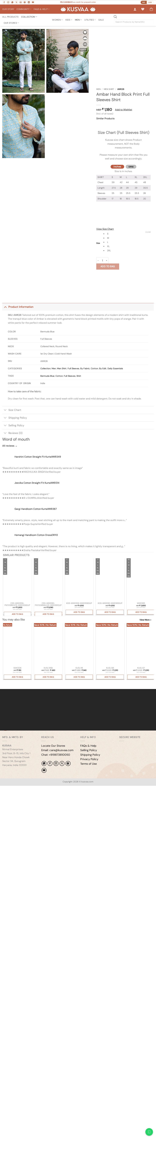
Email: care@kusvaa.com (57, 750)
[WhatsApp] (44, 763)
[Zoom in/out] (3, 789)
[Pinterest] (68, 763)
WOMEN (56, 19)
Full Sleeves (73, 368)
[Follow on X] (16, 2)
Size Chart (14, 410)
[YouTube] (44, 770)
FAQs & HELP (41, 9)
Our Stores (10, 23)
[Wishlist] (142, 9)
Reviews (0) (15, 433)
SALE (101, 19)
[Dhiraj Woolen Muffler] (110, 644)
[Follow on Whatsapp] (12, 2)
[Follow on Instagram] (8, 2)
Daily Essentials (115, 368)
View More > (145, 620)
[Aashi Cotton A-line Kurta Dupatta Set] (79, 579)
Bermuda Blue (47, 376)
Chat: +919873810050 (55, 755)
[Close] (99, 124)
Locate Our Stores (53, 746)
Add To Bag (108, 266)
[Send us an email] (20, 2)
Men (98, 89)
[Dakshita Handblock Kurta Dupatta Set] (110, 579)
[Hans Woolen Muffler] (48, 644)
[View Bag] (151, 9)
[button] (134, 9)
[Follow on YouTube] (33, 2)
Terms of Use (88, 764)
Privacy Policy (89, 759)
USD (150, 2)
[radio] (128, 233)
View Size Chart (105, 229)
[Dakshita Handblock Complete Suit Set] (48, 579)
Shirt (78, 376)
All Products (10, 16)
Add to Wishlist (123, 109)
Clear (148, 232)
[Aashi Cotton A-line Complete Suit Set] (17, 579)
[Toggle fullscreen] (12, 789)
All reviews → (9, 445)
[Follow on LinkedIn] (29, 2)
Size (98, 243)
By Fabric (85, 368)
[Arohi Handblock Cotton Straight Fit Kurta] (141, 579)
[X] (62, 763)
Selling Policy (16, 425)
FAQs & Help (88, 746)
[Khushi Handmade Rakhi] (17, 644)
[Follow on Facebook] (4, 2)
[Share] (21, 789)
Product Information (20, 306)
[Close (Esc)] (30, 789)
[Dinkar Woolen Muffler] (141, 644)
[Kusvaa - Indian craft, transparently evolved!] (78, 9)
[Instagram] (55, 763)
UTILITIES (89, 19)
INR (143, 2)
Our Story (8, 9)
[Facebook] (50, 763)
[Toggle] (5, 306)
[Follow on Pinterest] (25, 2)
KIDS (68, 19)
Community (23, 9)
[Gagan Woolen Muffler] (79, 644)
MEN (77, 19)
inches (117, 166)
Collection (28, 16)
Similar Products (105, 118)
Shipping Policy (17, 417)
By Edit (102, 368)
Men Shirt (109, 89)
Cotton (94, 368)
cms (131, 166)
